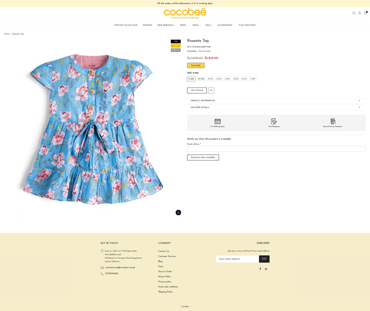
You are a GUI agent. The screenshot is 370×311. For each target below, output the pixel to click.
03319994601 (111, 274)
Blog (160, 261)
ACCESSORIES (225, 25)
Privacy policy (164, 282)
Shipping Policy (165, 292)
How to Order (165, 272)
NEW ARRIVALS (165, 25)
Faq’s (160, 267)
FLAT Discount (247, 25)
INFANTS (147, 25)
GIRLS (196, 25)
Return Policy (164, 277)
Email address (194, 144)
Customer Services (167, 256)
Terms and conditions (168, 287)
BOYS (183, 25)
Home (7, 34)
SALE (208, 25)
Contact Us (163, 251)
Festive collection (126, 25)
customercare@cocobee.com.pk (120, 268)
